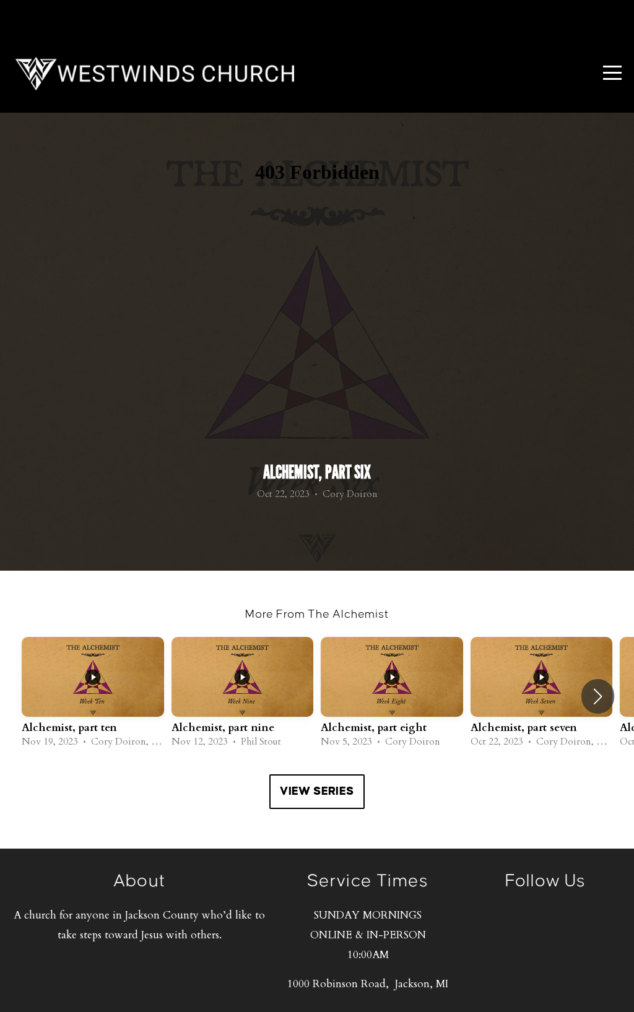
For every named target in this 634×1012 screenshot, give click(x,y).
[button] (597, 696)
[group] (93, 696)
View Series (317, 791)
